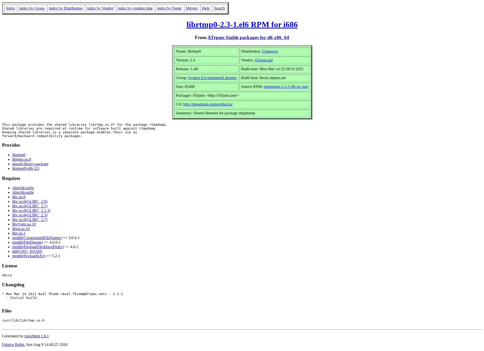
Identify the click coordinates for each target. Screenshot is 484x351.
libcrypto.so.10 (24, 224)
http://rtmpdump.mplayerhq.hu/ (208, 104)
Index (10, 8)
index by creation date (135, 8)
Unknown (270, 51)
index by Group (32, 8)
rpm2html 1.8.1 (36, 336)
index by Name (169, 8)
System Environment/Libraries (212, 78)
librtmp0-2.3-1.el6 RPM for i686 (242, 24)
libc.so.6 (18, 197)
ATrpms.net (263, 60)
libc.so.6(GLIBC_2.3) (29, 215)
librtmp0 (18, 155)
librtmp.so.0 (21, 159)
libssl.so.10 (21, 229)
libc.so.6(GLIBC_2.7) (29, 219)
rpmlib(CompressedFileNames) (37, 238)
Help (206, 8)
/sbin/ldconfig (23, 188)
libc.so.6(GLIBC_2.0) (29, 201)
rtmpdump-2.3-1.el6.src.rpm (286, 86)
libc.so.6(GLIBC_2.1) (29, 206)
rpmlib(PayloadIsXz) (28, 256)
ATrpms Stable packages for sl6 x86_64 (248, 37)
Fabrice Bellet (13, 344)
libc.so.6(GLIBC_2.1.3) (31, 210)
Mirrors (192, 8)
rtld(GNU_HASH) (27, 251)
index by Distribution (66, 8)
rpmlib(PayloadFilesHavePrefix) (38, 247)
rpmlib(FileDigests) (27, 242)
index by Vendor (100, 8)
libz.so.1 (18, 233)
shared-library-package (30, 164)
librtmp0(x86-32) (25, 168)
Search (219, 8)
